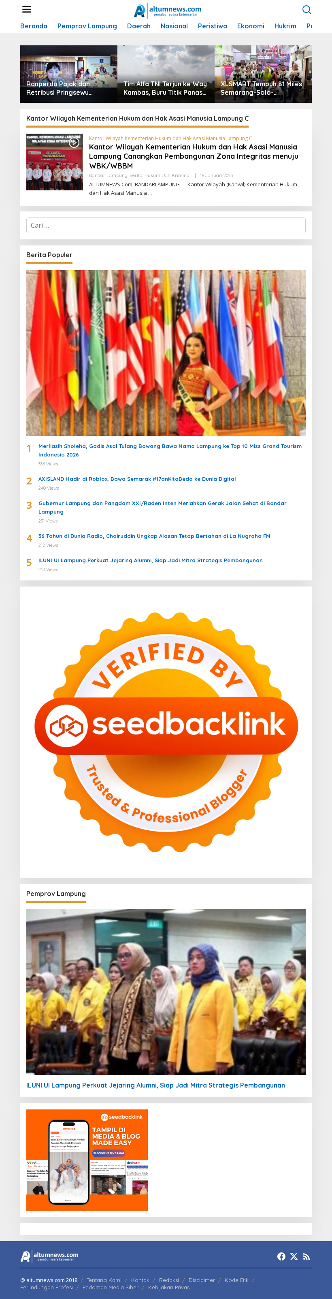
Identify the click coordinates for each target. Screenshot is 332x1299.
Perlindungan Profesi (46, 1287)
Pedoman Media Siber (110, 1287)
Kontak (140, 1280)
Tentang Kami (104, 1280)
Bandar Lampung (108, 175)
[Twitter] (294, 1256)
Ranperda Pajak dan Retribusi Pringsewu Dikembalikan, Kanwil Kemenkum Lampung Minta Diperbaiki (68, 88)
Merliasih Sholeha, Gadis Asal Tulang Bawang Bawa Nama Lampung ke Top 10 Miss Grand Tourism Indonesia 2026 (170, 450)
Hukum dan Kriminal (168, 175)
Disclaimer (202, 1280)
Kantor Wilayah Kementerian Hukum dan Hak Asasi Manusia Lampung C (170, 138)
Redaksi (169, 1280)
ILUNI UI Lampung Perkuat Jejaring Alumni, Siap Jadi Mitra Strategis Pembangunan (150, 560)
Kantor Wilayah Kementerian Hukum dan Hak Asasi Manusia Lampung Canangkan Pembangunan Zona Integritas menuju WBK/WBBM (193, 156)
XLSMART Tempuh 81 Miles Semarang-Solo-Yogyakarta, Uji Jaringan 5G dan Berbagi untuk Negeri (261, 88)
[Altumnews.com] (168, 9)
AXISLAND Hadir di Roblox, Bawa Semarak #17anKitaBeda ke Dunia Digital (137, 479)
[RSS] (306, 1256)
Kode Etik (237, 1280)
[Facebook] (281, 1256)
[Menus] (26, 9)
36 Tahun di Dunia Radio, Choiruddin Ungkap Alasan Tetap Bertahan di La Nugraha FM (154, 536)
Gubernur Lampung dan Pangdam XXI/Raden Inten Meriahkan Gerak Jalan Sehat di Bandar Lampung (162, 507)
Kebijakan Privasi (169, 1287)
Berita (136, 175)
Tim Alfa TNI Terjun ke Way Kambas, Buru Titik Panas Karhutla (165, 88)
